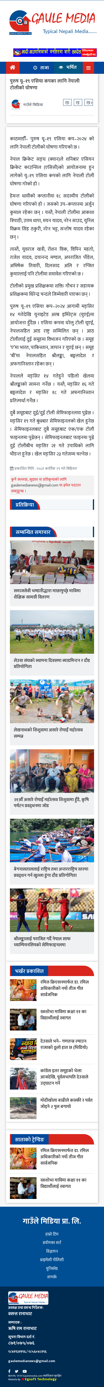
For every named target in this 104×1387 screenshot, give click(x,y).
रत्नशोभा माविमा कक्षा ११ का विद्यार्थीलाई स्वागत (63, 1015)
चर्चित (71, 67)
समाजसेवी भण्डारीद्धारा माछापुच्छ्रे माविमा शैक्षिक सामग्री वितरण (47, 594)
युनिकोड (52, 1268)
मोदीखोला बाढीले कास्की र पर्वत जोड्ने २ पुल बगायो (66, 1103)
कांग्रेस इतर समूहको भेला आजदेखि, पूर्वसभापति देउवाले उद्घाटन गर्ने (64, 1077)
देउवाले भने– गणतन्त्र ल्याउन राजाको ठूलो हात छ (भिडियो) (64, 1044)
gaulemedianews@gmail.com (35, 485)
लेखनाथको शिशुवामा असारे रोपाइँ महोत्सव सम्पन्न (48, 733)
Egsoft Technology (41, 1379)
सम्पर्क (52, 1277)
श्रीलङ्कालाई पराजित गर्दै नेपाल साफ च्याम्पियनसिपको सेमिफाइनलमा (42, 942)
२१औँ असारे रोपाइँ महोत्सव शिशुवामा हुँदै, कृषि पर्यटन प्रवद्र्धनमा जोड (51, 803)
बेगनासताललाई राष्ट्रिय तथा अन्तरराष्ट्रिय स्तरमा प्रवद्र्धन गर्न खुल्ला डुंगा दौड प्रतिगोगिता (51, 872)
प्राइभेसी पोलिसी (52, 1260)
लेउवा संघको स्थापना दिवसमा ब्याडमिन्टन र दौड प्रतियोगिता (52, 664)
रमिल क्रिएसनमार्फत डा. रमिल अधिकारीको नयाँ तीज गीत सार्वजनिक (64, 988)
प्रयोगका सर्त (52, 1242)
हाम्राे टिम (52, 1234)
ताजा (44, 68)
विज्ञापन (52, 1251)
